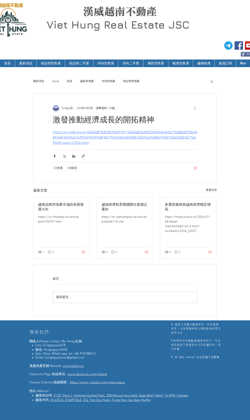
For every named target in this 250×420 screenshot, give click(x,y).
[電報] (228, 45)
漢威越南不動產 (120, 11)
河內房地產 (108, 81)
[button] (212, 81)
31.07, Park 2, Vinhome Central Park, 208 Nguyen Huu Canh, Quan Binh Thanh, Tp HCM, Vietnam (121, 396)
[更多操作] (195, 108)
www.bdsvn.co (73, 366)
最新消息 (38, 81)
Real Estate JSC (146, 24)
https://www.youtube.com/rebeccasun (97, 383)
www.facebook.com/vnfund (87, 374)
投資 (69, 81)
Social (55, 81)
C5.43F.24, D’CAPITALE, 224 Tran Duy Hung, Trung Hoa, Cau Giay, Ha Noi (100, 400)
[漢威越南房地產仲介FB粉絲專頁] (239, 45)
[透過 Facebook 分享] (54, 156)
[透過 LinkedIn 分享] (74, 156)
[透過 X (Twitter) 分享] (64, 156)
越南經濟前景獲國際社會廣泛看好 (124, 207)
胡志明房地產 (131, 81)
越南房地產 (87, 81)
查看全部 (211, 190)
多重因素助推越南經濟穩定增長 (188, 207)
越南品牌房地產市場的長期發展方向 (61, 207)
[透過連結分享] (83, 156)
